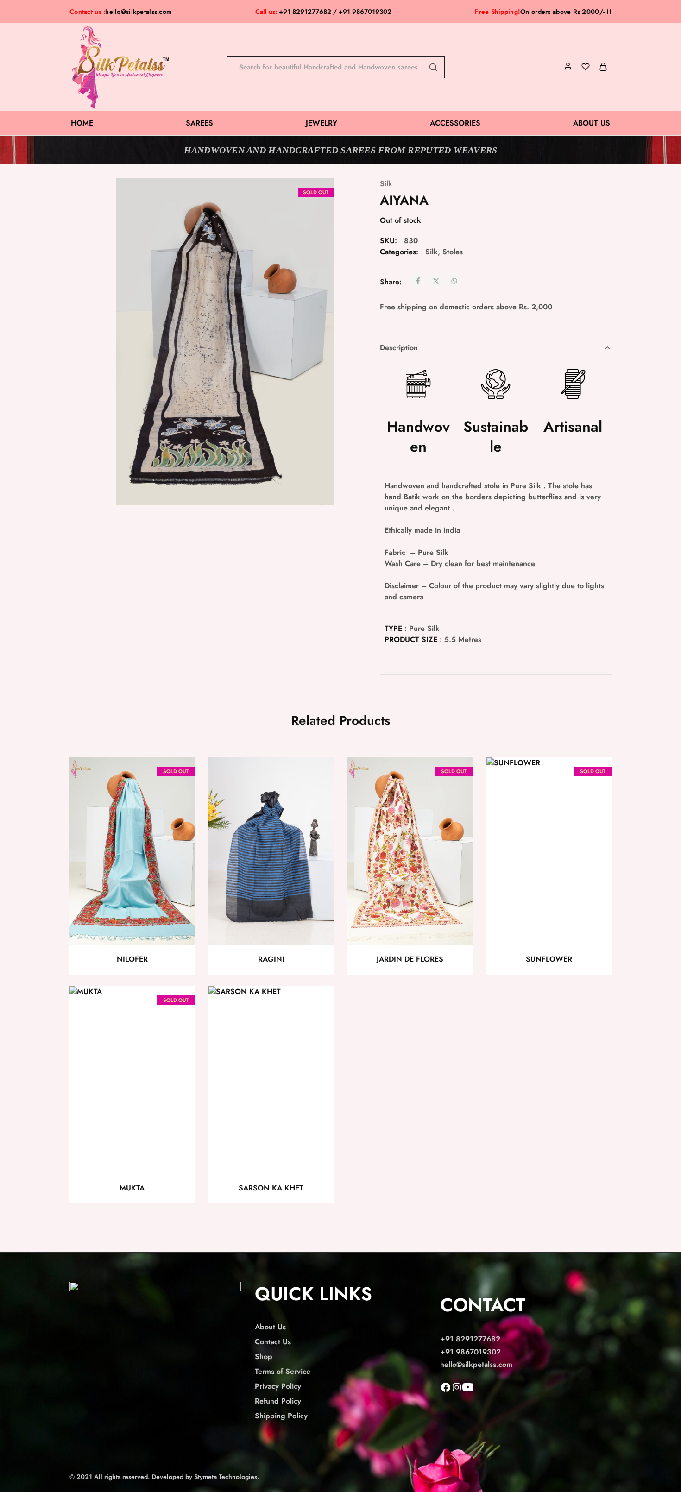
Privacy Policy (278, 1386)
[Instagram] (456, 1390)
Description (399, 347)
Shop (263, 1356)
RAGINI (271, 959)
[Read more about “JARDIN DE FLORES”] (455, 799)
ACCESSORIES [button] (455, 123)
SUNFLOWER (549, 959)
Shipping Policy (281, 1415)
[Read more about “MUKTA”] (177, 1028)
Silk (386, 183)
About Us (270, 1327)
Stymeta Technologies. (226, 1476)
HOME (82, 123)
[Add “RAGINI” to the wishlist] (318, 776)
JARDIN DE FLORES (410, 959)
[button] (316, 799)
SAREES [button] (199, 123)
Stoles (452, 251)
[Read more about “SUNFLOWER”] (594, 799)
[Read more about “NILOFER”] (177, 799)
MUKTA (132, 1188)
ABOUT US (591, 123)
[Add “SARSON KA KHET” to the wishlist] (318, 1004)
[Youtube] (467, 1390)
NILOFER (132, 959)
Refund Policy (278, 1401)
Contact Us (273, 1341)
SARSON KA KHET (271, 1188)
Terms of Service (282, 1371)
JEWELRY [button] (321, 123)
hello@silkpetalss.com (138, 11)
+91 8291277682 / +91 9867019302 (323, 11)
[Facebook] (445, 1390)
